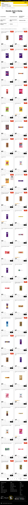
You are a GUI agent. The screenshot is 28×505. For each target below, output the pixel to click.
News (20, 492)
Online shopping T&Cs (13, 486)
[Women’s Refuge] (1, 503)
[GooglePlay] (22, 499)
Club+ (20, 487)
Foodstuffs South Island (4, 491)
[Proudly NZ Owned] (11, 498)
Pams (20, 493)
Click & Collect (22, 486)
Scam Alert (2, 487)
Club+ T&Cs (11, 487)
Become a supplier (3, 492)
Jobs (20, 491)
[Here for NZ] (6, 498)
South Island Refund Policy (13, 491)
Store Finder (2, 486)
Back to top (25, 478)
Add (11, 46)
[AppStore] (17, 499)
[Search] (26, 5)
